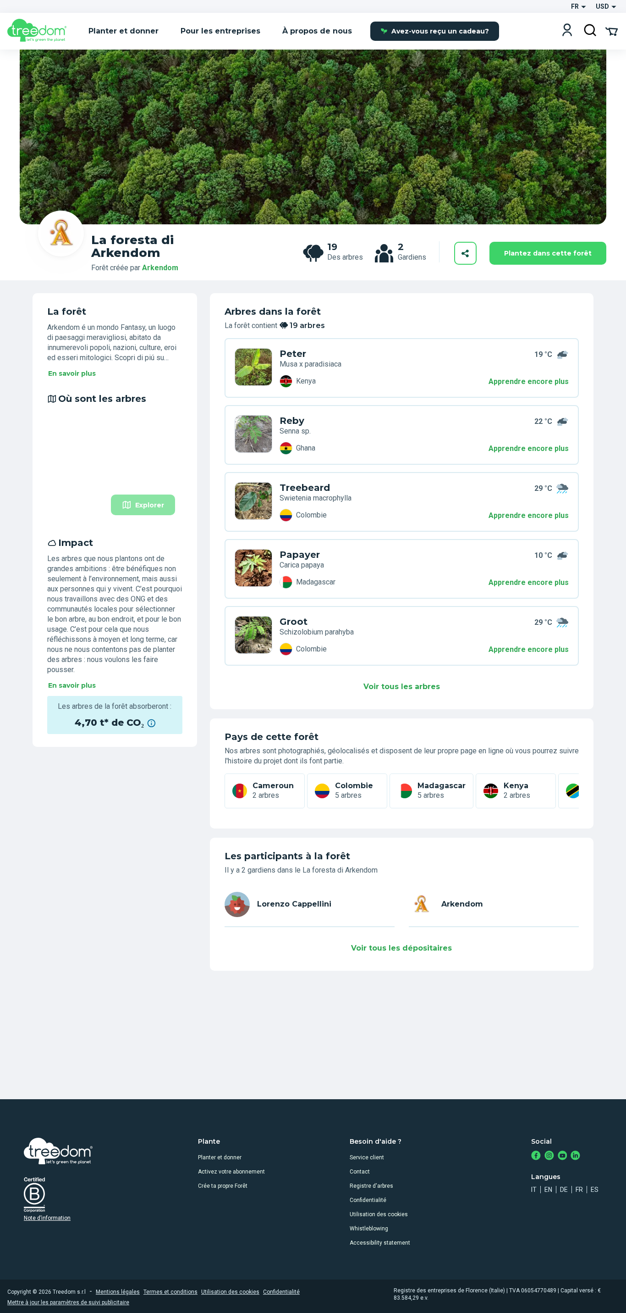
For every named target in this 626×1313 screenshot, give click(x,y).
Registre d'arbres (371, 1186)
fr (579, 1189)
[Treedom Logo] (40, 31)
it (534, 1189)
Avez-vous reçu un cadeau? (440, 31)
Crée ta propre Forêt (222, 1186)
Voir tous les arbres (401, 686)
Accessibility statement (380, 1243)
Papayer (300, 554)
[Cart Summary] (611, 30)
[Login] (567, 31)
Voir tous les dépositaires (401, 948)
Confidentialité (368, 1200)
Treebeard (305, 487)
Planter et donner (220, 1157)
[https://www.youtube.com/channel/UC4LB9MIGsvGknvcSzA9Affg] (562, 1156)
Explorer (149, 505)
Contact (360, 1171)
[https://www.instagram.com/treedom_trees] (549, 1156)
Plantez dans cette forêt (548, 253)
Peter (293, 353)
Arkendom (160, 267)
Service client (367, 1157)
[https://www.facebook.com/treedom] (536, 1156)
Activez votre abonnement (231, 1171)
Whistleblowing (369, 1228)
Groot (294, 621)
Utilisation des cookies (379, 1214)
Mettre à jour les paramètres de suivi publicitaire (68, 1302)
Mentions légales (118, 1292)
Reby (292, 420)
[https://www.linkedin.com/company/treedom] (575, 1156)
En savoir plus (72, 373)
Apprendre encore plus (529, 381)
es (595, 1189)
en (548, 1189)
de (564, 1189)
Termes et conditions (170, 1292)
